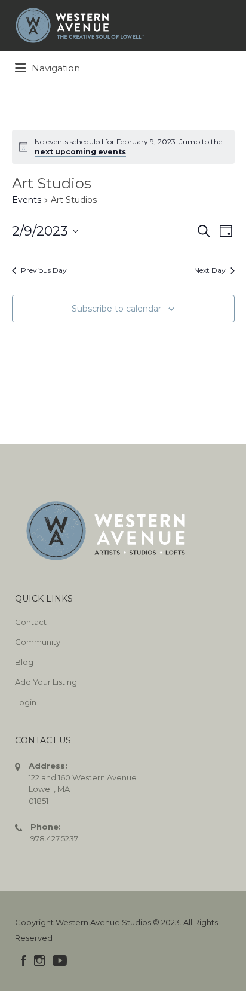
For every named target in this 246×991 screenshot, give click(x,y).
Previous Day (44, 270)
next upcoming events (80, 151)
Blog (24, 662)
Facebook (23, 960)
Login (25, 702)
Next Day (210, 270)
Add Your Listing (46, 682)
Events (26, 199)
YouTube (60, 960)
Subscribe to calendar (116, 308)
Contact (31, 622)
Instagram (39, 960)
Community (37, 642)
